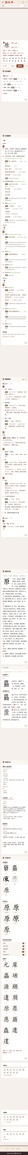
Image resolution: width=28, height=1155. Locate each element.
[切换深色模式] (26, 2)
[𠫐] (15, 61)
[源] (19, 58)
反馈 (25, 99)
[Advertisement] (14, 23)
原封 (4, 336)
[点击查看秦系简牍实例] (6, 879)
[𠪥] (9, 61)
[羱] (22, 58)
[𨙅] (24, 61)
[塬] (16, 58)
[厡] (10, 58)
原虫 (15, 334)
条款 (12, 1149)
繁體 (23, 2)
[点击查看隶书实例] (15, 879)
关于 (7, 1149)
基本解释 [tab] (5, 66)
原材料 (12, 334)
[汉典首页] (9, 2)
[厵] (13, 58)
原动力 (23, 334)
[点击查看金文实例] (6, 868)
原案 (4, 334)
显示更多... (12, 336)
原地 (18, 334)
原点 (20, 334)
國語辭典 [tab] (20, 66)
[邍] (25, 58)
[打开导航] (2, 2)
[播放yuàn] (8, 518)
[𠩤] (7, 61)
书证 (26, 379)
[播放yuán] (18, 43)
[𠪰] (12, 61)
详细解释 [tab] (12, 66)
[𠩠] (4, 61)
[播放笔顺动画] (4, 43)
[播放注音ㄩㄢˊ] (18, 47)
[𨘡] (21, 61)
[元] (7, 58)
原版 (6, 334)
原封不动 (7, 336)
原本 (9, 334)
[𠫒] (18, 61)
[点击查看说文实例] (15, 868)
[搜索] (25, 5)
